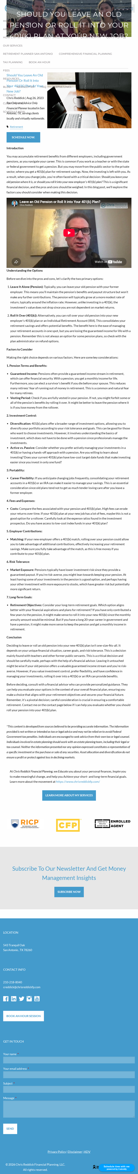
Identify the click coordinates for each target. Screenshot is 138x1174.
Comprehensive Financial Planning (85, 53)
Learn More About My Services (69, 795)
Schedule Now (14, 111)
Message (21, 1098)
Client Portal (13, 103)
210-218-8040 (12, 982)
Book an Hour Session (23, 1016)
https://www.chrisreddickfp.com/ (78, 781)
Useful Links (61, 86)
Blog (7, 86)
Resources (11, 78)
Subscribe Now (69, 892)
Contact (9, 95)
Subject (21, 1083)
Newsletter (25, 86)
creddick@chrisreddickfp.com (21, 987)
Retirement (16, 126)
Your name (23, 1054)
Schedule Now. (23, 137)
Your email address (28, 1068)
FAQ (43, 86)
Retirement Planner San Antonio (28, 53)
